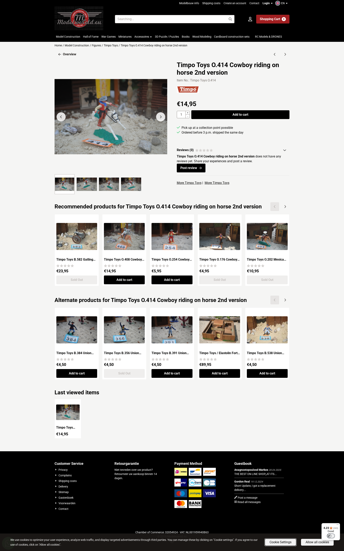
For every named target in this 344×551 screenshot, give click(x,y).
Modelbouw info (189, 3)
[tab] (233, 150)
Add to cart (240, 114)
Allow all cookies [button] (317, 542)
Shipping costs (211, 3)
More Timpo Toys (189, 183)
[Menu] (337, 525)
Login (266, 3)
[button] (282, 3)
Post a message (247, 497)
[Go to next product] (285, 54)
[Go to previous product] (274, 54)
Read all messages (249, 502)
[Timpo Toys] (188, 92)
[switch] (331, 535)
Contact (254, 3)
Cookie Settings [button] (280, 542)
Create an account (235, 3)
